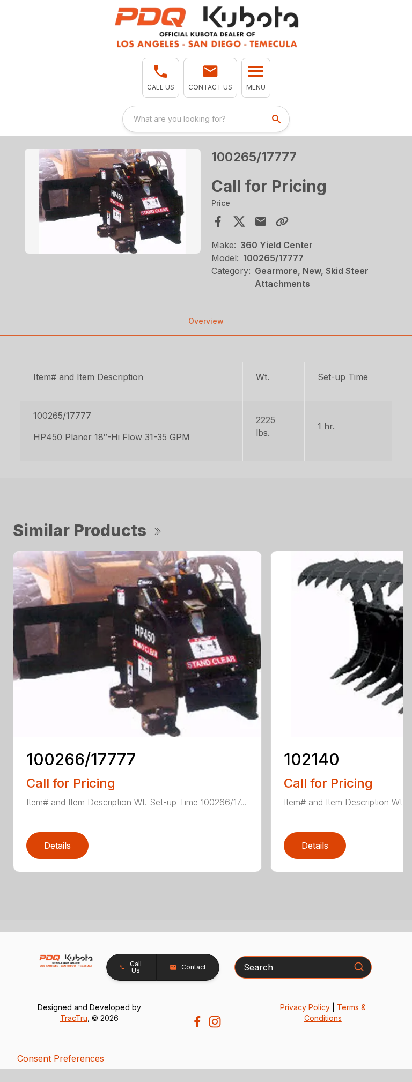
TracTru (73, 1017)
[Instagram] (215, 1021)
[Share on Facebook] (217, 221)
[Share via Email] (260, 221)
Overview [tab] (206, 320)
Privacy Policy (305, 1007)
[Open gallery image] (113, 201)
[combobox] (206, 119)
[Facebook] (197, 1021)
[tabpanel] (113, 203)
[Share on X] (239, 221)
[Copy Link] (282, 221)
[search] (277, 119)
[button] (160, 78)
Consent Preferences (60, 1058)
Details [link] (57, 845)
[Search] (359, 966)
